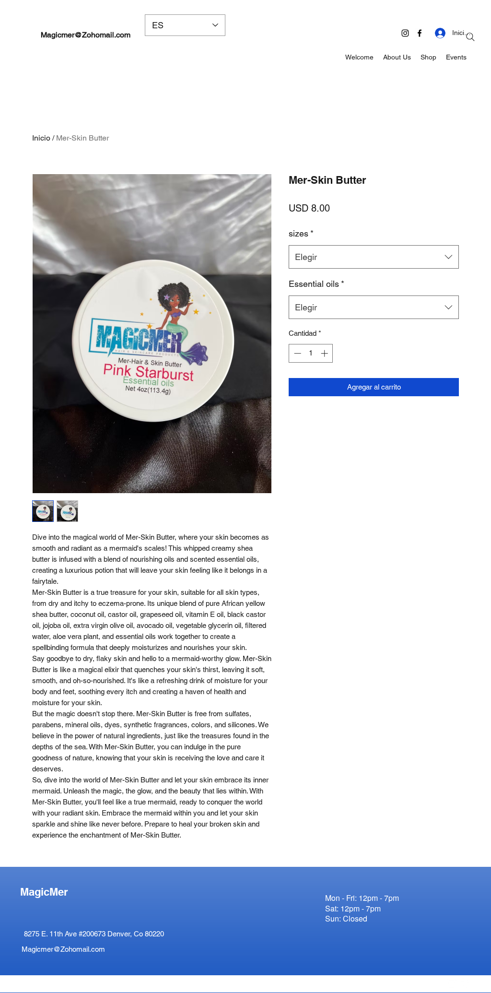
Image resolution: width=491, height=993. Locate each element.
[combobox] (374, 257)
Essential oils (316, 284)
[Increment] (325, 353)
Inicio (41, 137)
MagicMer (44, 892)
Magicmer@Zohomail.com (85, 34)
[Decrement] (296, 353)
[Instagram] (405, 33)
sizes (301, 233)
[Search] (470, 37)
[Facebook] (419, 33)
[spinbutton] (311, 353)
